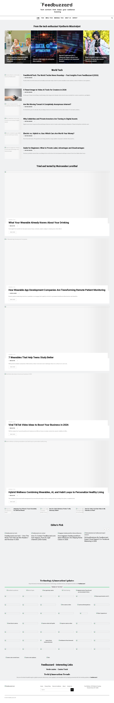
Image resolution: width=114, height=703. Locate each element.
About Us (68, 18)
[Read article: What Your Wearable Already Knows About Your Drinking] (57, 197)
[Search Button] (112, 18)
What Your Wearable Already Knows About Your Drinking (39, 222)
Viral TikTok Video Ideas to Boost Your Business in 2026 (38, 424)
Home (38, 18)
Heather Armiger (28, 77)
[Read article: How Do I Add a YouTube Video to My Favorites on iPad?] (80, 511)
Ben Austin (12, 225)
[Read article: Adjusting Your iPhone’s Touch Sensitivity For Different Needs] (8, 511)
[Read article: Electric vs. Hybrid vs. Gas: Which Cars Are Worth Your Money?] (13, 138)
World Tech (49, 18)
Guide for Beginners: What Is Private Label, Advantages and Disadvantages (53, 148)
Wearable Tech (58, 18)
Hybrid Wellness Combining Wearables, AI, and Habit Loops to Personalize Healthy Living (56, 492)
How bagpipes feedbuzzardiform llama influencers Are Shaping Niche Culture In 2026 (70, 537)
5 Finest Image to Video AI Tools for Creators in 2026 (44, 90)
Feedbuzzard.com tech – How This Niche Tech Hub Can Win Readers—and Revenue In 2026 (17, 537)
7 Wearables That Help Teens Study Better (31, 357)
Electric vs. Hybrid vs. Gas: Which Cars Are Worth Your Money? (48, 133)
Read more (13, 232)
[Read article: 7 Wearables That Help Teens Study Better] (57, 332)
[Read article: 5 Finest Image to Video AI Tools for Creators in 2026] (13, 95)
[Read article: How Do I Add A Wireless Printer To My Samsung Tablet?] (44, 511)
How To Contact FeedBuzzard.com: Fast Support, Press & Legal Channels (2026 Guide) (43, 537)
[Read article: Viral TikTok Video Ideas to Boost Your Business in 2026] (57, 399)
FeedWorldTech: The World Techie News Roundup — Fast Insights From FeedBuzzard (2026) (60, 75)
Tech (42, 18)
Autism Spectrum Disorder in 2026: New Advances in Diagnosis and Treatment (17, 59)
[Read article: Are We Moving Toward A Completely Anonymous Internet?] (13, 109)
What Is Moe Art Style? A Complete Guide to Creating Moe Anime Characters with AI (96, 59)
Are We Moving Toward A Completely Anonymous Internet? (47, 104)
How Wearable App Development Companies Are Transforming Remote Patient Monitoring (57, 289)
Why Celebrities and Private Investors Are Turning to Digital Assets (50, 119)
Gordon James (13, 293)
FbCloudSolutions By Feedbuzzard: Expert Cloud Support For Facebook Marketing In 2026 (96, 539)
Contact (74, 18)
